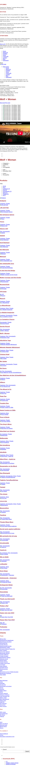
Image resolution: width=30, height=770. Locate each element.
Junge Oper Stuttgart (5, 651)
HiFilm (1, 692)
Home (4, 51)
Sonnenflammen (4, 713)
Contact (5, 57)
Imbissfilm (2, 683)
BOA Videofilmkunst (4, 699)
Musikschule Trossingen (5, 673)
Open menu (6, 66)
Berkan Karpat (3, 726)
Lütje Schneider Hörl (4, 696)
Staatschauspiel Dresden (6, 646)
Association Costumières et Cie (7, 736)
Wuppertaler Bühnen (5, 653)
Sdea (1, 670)
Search (5, 749)
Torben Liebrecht (4, 693)
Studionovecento (4, 669)
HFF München (3, 703)
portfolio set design (11, 764)
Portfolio (5, 53)
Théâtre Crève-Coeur (5, 663)
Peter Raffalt (3, 674)
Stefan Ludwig (3, 697)
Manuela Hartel (3, 725)
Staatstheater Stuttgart (5, 657)
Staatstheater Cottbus (5, 647)
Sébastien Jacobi (4, 659)
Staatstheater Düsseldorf (6, 641)
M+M (1, 722)
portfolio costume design (12, 762)
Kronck (1, 687)
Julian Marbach (3, 666)
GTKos (1, 735)
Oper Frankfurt (3, 650)
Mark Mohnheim (3, 680)
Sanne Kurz (2, 704)
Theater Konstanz (4, 656)
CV (6, 761)
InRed (1, 682)
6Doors (1, 727)
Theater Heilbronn (4, 654)
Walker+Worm (3, 690)
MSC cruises (3, 712)
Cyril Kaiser (2, 664)
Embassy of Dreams (4, 694)
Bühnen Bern (3, 638)
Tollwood (2, 716)
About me (5, 52)
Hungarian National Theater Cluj (7, 649)
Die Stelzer (2, 715)
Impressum (6, 60)
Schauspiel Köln (3, 643)
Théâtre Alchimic (4, 661)
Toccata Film (3, 684)
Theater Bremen (4, 644)
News (4, 55)
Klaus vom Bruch (4, 723)
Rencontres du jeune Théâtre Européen (9, 671)
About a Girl (2, 44)
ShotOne (2, 689)
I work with (5, 56)
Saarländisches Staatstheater (7, 640)
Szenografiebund (4, 733)
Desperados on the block (6, 686)
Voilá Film (2, 702)
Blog (4, 59)
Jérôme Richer (3, 660)
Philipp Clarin (3, 700)
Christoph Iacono (4, 667)
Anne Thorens (3, 706)
